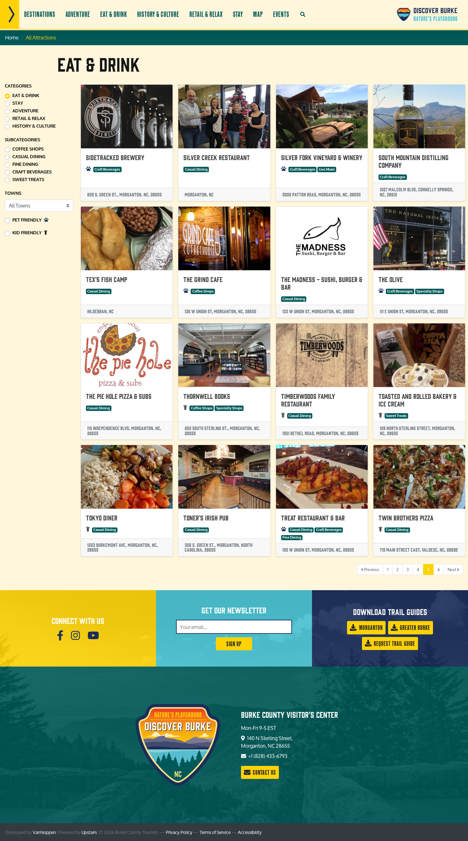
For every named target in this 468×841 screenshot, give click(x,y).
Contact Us (264, 772)
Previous (371, 569)
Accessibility (250, 832)
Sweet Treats (28, 180)
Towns (13, 193)
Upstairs (89, 832)
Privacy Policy (179, 832)
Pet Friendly (27, 220)
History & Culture (158, 14)
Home (11, 37)
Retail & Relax (206, 14)
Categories (18, 86)
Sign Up (234, 643)
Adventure (78, 14)
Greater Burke (414, 627)
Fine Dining (25, 164)
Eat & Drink (113, 14)
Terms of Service (215, 832)
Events (281, 14)
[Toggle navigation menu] (9, 14)
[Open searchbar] (302, 14)
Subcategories (22, 140)
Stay (238, 14)
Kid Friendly (27, 233)
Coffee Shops (28, 149)
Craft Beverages (32, 172)
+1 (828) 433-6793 (267, 756)
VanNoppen (44, 832)
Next (452, 569)
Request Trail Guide (393, 643)
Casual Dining (29, 157)
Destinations (39, 14)
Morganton (370, 627)
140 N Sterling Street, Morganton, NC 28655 (267, 742)
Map (258, 14)
